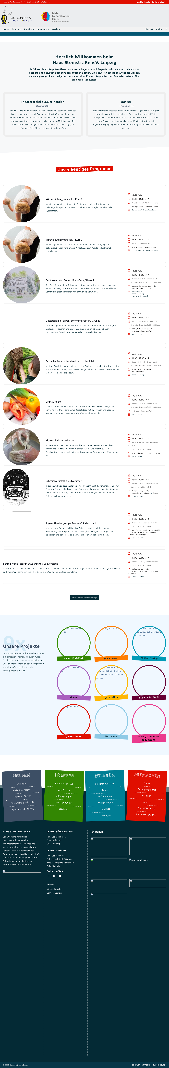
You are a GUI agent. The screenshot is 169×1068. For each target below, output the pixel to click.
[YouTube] (60, 876)
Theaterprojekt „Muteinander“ (43, 102)
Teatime (131, 534)
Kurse (147, 783)
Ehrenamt (22, 783)
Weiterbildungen (63, 802)
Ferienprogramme (146, 789)
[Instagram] (54, 876)
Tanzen (155, 207)
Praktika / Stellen (22, 796)
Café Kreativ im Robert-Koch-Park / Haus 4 (70, 280)
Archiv (159, 29)
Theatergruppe (140, 534)
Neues (6, 29)
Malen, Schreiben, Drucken (147, 329)
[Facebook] (49, 876)
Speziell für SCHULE (146, 815)
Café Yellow (64, 790)
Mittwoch (148, 207)
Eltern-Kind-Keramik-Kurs (60, 440)
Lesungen (106, 815)
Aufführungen (105, 796)
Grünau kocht (53, 401)
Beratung (63, 809)
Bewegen (135, 207)
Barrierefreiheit (158, 2)
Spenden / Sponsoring (23, 809)
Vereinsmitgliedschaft (22, 803)
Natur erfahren (145, 369)
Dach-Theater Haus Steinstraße (143, 530)
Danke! (126, 102)
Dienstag (135, 286)
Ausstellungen (105, 802)
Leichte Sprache (143, 2)
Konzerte (105, 809)
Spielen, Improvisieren (148, 532)
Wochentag (132, 573)
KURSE (141, 207)
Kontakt (149, 29)
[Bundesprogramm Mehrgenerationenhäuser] (55, 21)
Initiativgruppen (63, 796)
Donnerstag (143, 286)
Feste (105, 790)
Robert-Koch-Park (138, 288)
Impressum (146, 1065)
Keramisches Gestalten (140, 453)
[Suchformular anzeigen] (166, 29)
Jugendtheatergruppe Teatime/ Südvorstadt (71, 523)
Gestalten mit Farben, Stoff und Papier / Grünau (73, 320)
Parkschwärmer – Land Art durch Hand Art (70, 361)
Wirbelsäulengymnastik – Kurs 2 (64, 239)
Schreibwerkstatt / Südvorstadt (64, 480)
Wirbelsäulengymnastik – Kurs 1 (64, 199)
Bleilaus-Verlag (137, 491)
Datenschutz (159, 1065)
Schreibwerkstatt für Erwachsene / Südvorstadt (30, 563)
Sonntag (148, 288)
